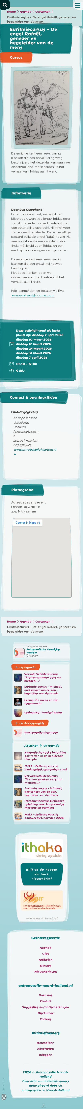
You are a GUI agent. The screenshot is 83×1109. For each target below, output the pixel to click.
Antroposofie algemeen (41, 732)
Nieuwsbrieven (45, 971)
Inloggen (45, 1054)
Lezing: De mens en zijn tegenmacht (41, 701)
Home (11, 11)
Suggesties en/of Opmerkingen (45, 1007)
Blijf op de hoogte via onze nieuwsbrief (41, 874)
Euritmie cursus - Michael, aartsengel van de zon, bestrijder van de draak (43, 690)
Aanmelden (45, 1042)
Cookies (46, 1019)
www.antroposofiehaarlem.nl (35, 449)
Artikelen (46, 959)
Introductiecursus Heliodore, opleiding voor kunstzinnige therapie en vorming (45, 804)
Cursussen (43, 11)
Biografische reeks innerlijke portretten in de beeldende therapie (45, 756)
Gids (45, 953)
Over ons (45, 995)
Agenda (25, 11)
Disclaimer (46, 1013)
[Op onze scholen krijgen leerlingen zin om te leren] (42, 850)
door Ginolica (3, 1085)
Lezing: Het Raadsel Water (43, 712)
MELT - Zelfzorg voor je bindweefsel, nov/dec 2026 (44, 816)
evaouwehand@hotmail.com (33, 295)
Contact (45, 1001)
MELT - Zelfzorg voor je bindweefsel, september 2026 (46, 767)
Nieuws (45, 965)
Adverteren (45, 1048)
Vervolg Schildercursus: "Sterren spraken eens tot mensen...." (42, 678)
